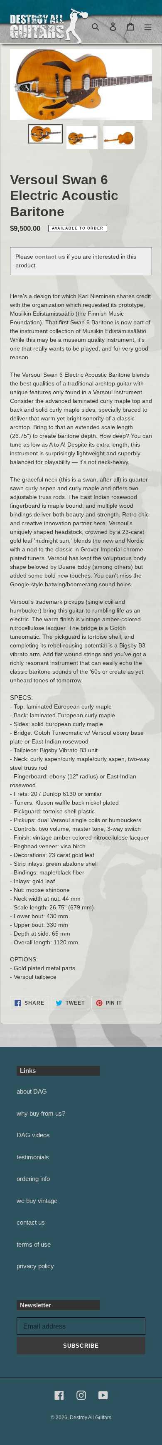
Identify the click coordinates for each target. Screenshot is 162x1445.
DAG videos (33, 1135)
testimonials (33, 1157)
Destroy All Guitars (90, 1417)
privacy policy (35, 1266)
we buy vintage (37, 1200)
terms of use (34, 1244)
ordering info (33, 1178)
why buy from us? (41, 1113)
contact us (50, 256)
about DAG (32, 1091)
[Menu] (148, 26)
